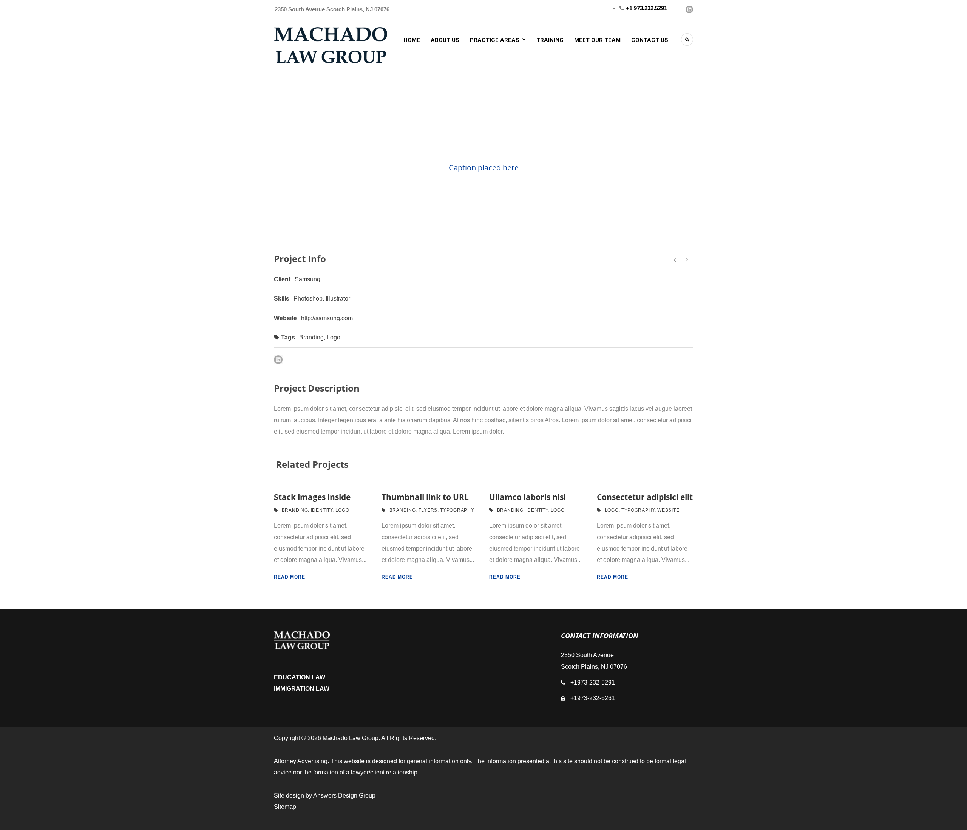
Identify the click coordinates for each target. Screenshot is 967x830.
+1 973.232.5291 (646, 8)
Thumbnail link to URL (425, 497)
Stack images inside (312, 497)
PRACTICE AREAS (494, 40)
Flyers (428, 510)
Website (668, 510)
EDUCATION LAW (299, 677)
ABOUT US (445, 40)
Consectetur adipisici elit (645, 497)
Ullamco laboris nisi (527, 497)
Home (411, 40)
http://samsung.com (327, 318)
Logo (333, 337)
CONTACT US (649, 40)
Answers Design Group (344, 795)
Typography (457, 510)
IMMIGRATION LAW (301, 688)
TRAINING (550, 40)
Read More (289, 577)
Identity (322, 510)
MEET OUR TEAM (597, 40)
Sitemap (285, 807)
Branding (311, 337)
